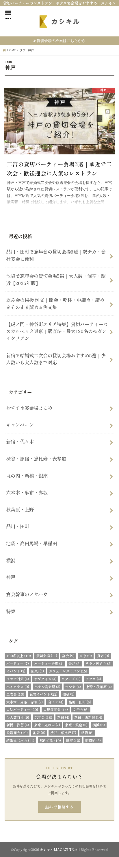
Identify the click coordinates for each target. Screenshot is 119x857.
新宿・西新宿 (88, 717)
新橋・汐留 (17, 724)
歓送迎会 (17, 732)
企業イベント (43, 694)
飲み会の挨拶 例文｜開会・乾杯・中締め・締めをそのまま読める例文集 (55, 303)
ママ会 (73, 686)
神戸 (10, 577)
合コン (56, 701)
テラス (93, 678)
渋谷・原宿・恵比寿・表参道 (36, 458)
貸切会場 (46, 655)
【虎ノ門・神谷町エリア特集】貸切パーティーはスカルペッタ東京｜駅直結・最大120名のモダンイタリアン (57, 331)
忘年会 (43, 717)
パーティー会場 (49, 663)
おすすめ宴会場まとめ (29, 407)
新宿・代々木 (20, 441)
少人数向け (17, 717)
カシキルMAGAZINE (57, 849)
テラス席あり (98, 663)
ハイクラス (17, 686)
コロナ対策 (17, 678)
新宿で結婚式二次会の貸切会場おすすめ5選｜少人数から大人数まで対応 (56, 359)
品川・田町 (17, 526)
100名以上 (18, 655)
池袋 (39, 732)
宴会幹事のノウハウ (27, 594)
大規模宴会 (55, 709)
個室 (68, 694)
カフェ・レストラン (68, 670)
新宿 (63, 717)
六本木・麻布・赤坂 (27, 492)
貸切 (103, 655)
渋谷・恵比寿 (63, 732)
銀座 (73, 740)
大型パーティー (22, 709)
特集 (10, 611)
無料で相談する (59, 807)
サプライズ (45, 678)
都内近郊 (50, 740)
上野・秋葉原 (99, 686)
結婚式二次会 (20, 740)
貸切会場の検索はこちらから (61, 40)
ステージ (71, 678)
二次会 (15, 694)
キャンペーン (20, 424)
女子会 (81, 709)
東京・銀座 (76, 724)
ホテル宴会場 (47, 686)
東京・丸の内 (47, 724)
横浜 (10, 560)
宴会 (68, 655)
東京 (85, 655)
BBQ (37, 670)
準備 (87, 732)
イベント (15, 670)
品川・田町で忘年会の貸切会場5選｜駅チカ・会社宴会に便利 (56, 255)
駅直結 (93, 740)
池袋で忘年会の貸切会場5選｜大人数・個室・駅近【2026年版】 (56, 279)
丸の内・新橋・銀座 (27, 475)
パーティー (17, 663)
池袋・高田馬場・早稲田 (31, 543)
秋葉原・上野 (20, 509)
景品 (74, 663)
